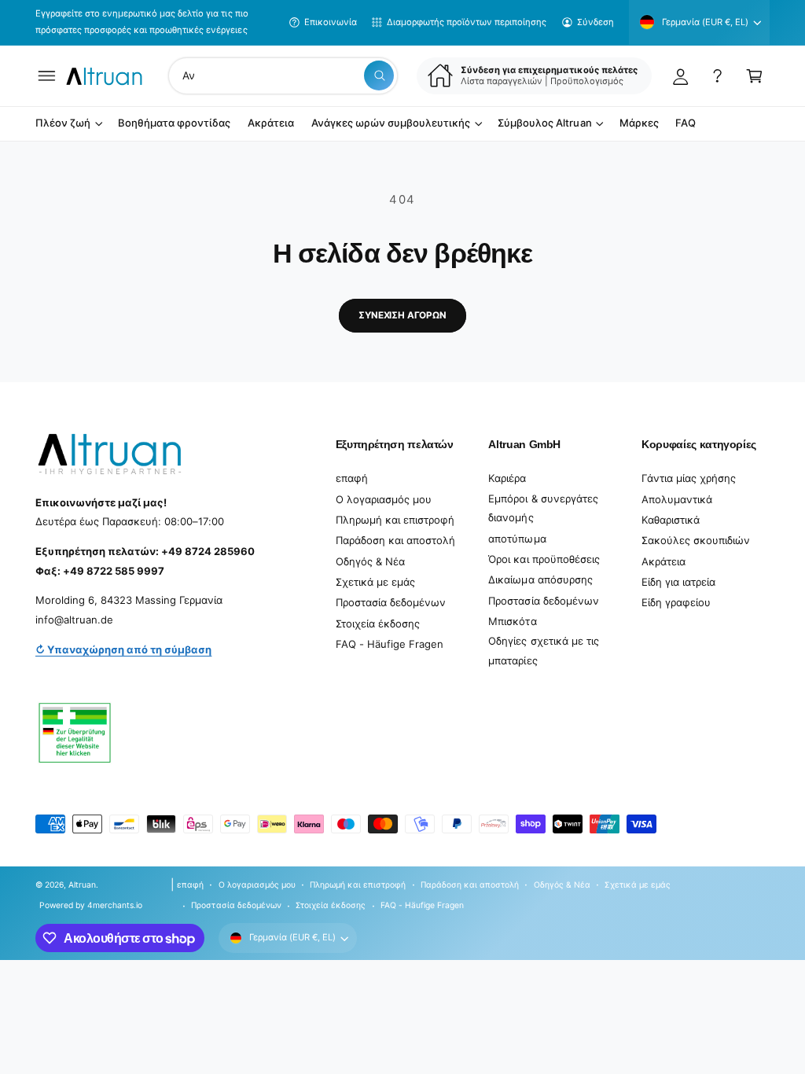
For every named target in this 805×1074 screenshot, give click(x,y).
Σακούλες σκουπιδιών (695, 540)
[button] (46, 75)
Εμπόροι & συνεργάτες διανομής (542, 508)
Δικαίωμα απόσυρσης (540, 579)
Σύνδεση (595, 22)
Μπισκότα (512, 621)
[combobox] (283, 75)
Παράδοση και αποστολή (395, 540)
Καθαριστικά (670, 519)
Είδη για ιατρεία (678, 582)
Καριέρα (507, 478)
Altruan (82, 884)
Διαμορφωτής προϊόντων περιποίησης (466, 22)
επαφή (352, 478)
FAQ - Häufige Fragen (389, 644)
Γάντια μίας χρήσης (688, 478)
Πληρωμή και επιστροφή (395, 519)
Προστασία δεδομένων (391, 602)
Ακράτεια (663, 561)
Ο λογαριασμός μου (384, 499)
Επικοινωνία (330, 22)
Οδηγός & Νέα (370, 561)
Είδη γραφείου (676, 602)
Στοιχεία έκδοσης (378, 623)
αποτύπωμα (517, 538)
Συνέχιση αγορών (402, 315)
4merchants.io (114, 905)
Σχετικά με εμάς (375, 582)
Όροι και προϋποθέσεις (543, 559)
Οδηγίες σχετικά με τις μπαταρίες (543, 650)
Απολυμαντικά (676, 499)
